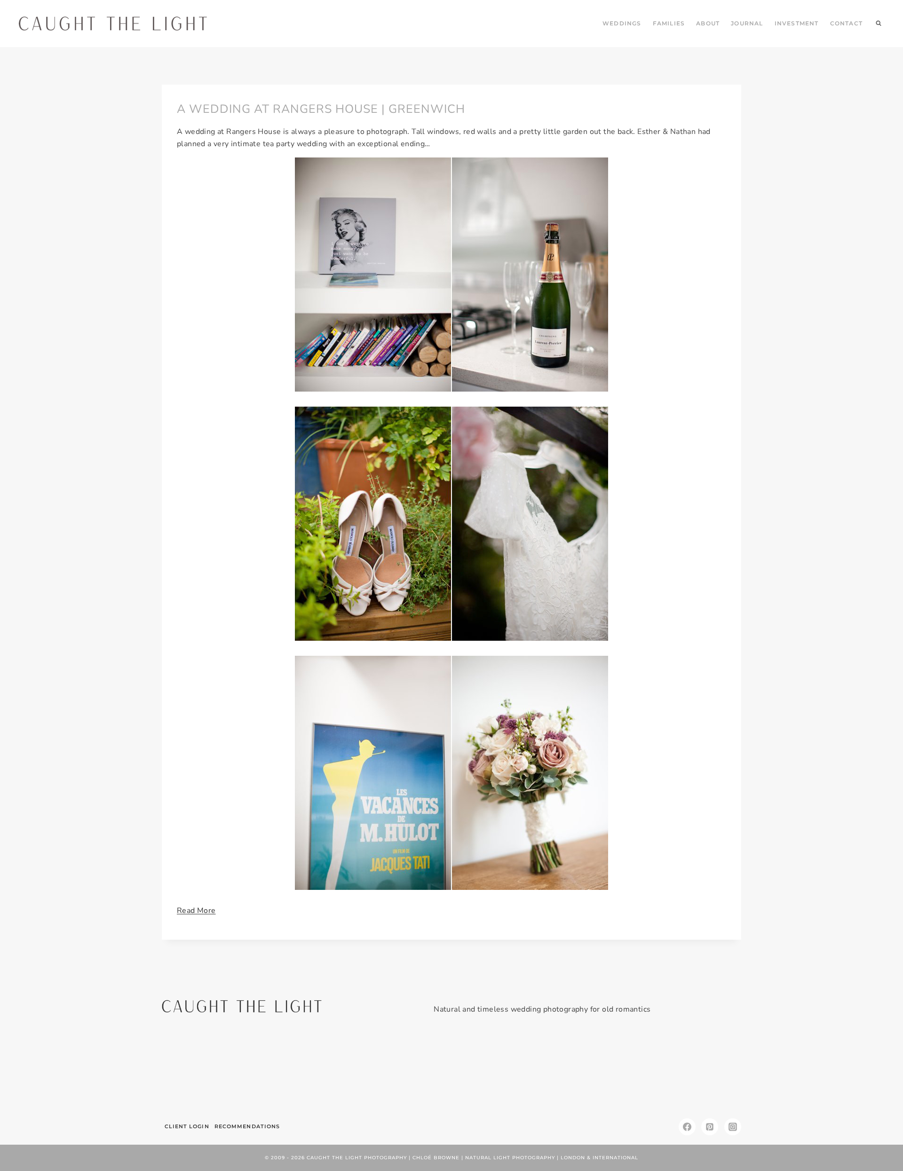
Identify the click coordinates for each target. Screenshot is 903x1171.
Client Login (187, 1126)
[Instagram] (732, 1126)
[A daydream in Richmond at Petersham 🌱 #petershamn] (208, 1070)
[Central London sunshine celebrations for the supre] (500, 1070)
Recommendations (247, 1126)
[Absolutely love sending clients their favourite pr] (402, 1070)
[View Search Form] (878, 23)
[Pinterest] (709, 1126)
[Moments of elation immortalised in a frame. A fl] (695, 1070)
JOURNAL (747, 23)
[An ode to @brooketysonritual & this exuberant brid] (305, 1070)
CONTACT (846, 23)
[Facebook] (687, 1126)
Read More (196, 910)
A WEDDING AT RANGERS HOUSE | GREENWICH (321, 109)
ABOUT (708, 23)
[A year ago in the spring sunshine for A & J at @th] (597, 1070)
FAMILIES (669, 23)
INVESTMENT (797, 23)
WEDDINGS (622, 23)
